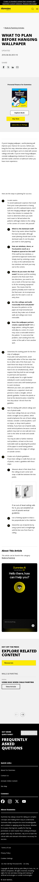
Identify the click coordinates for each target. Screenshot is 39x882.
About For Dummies (8, 770)
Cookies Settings (7, 858)
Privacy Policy (5, 853)
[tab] (19, 663)
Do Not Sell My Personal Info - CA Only (15, 864)
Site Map (4, 786)
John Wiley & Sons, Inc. (28, 868)
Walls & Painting (8, 558)
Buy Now (15, 119)
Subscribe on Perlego (19, 125)
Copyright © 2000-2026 (9, 868)
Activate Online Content (9, 781)
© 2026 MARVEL (6, 880)
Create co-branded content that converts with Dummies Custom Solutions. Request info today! (19, 2)
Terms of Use (6, 848)
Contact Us (5, 776)
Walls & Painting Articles (14, 28)
